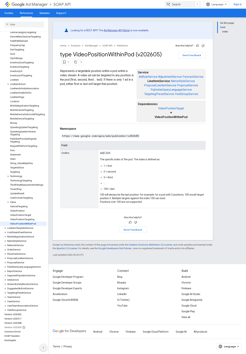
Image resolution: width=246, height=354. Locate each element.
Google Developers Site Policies (114, 248)
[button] (23, 84)
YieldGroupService (186, 94)
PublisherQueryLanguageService (171, 89)
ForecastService (193, 76)
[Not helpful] (203, 45)
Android (186, 276)
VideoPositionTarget (171, 108)
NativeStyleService (183, 81)
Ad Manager (37, 4)
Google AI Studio (191, 294)
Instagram (123, 288)
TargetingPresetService (159, 94)
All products (200, 331)
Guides (8, 13)
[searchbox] (24, 24)
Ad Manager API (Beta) (117, 30)
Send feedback (191, 55)
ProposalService (187, 85)
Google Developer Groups (67, 282)
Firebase (186, 288)
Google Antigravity (192, 299)
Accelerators (60, 294)
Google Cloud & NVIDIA (65, 299)
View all (186, 317)
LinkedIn (122, 294)
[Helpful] (197, 45)
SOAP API (62, 4)
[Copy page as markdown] (75, 62)
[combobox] (183, 4)
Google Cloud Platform (156, 331)
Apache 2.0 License (67, 248)
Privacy (68, 346)
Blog (119, 276)
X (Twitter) (123, 299)
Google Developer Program (68, 276)
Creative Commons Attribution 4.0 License (150, 244)
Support (61, 13)
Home (63, 45)
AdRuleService (148, 76)
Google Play (188, 311)
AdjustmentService (170, 76)
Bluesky (121, 282)
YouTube (122, 305)
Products (75, 45)
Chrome (186, 282)
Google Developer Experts (67, 288)
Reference (26, 13)
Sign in (238, 4)
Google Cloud (189, 305)
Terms (56, 346)
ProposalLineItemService (160, 85)
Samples (44, 13)
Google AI (181, 331)
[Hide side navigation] (43, 347)
